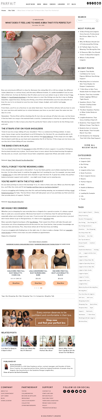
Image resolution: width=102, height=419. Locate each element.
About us (4, 391)
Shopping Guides (84, 301)
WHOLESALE (26, 398)
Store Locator (6, 400)
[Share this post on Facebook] (30, 84)
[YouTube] (98, 3)
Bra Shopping (10, 296)
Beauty (83, 179)
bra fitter (47, 218)
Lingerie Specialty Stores (86, 263)
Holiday (96, 249)
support (81, 311)
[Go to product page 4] (41, 288)
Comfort (92, 243)
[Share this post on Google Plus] (38, 84)
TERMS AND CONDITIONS (50, 400)
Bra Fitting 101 (92, 222)
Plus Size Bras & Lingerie (86, 294)
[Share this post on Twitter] (34, 84)
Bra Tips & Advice (84, 239)
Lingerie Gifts (83, 256)
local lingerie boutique (18, 97)
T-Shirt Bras (91, 314)
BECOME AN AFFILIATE (29, 396)
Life (82, 196)
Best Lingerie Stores (88, 176)
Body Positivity (86, 173)
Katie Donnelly (39, 19)
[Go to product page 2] (37, 288)
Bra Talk (12, 10)
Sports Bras (93, 304)
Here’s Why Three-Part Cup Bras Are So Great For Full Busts (67, 350)
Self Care (81, 297)
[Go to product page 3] (39, 288)
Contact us (46, 391)
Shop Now (30, 4)
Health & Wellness (87, 187)
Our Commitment (7, 393)
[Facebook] (93, 3)
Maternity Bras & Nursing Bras (88, 287)
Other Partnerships (29, 405)
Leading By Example (88, 193)
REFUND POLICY (47, 396)
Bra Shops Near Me (85, 232)
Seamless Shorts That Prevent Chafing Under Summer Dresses (88, 104)
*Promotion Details (49, 408)
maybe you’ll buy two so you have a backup (42, 187)
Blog (74, 4)
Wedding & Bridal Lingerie (87, 318)
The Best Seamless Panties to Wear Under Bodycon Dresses (89, 112)
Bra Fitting (84, 164)
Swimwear (82, 314)
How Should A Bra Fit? (16, 202)
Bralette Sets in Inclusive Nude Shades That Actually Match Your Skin (89, 130)
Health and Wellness (85, 249)
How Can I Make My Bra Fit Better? (28, 349)
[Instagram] (88, 3)
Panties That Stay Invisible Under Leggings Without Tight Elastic (89, 97)
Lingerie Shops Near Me (86, 260)
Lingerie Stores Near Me (86, 266)
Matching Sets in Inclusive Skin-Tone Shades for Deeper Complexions (89, 84)
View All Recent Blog (89, 146)
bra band (27, 149)
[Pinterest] (100, 3)
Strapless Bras (83, 307)
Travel (83, 199)
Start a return (47, 393)
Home (3, 10)
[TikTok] (90, 3)
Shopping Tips (28, 296)
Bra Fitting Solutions (85, 226)
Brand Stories (86, 158)
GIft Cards (4, 396)
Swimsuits (89, 311)
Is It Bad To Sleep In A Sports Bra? (8, 349)
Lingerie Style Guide (85, 270)
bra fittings (34, 222)
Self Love (90, 297)
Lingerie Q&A (85, 161)
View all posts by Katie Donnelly (16, 372)
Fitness (83, 190)
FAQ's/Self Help (47, 398)
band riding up (48, 136)
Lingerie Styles (83, 273)
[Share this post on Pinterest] (42, 84)
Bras (45, 4)
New (39, 4)
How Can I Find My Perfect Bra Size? (47, 349)
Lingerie (61, 4)
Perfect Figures (86, 181)
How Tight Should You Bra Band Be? (21, 160)
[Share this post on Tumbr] (45, 84)
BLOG (3, 398)
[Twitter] (95, 3)
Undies (52, 4)
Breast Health (83, 243)
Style (82, 184)
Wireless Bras (83, 321)
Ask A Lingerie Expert (85, 212)
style (64, 102)
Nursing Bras (83, 290)
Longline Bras (83, 284)
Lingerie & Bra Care (88, 170)
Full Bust (81, 246)
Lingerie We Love (84, 280)
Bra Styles (82, 236)
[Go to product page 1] (35, 288)
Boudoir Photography (85, 219)
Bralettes (81, 229)
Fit (68, 4)
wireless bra (7, 174)
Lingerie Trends (84, 277)
